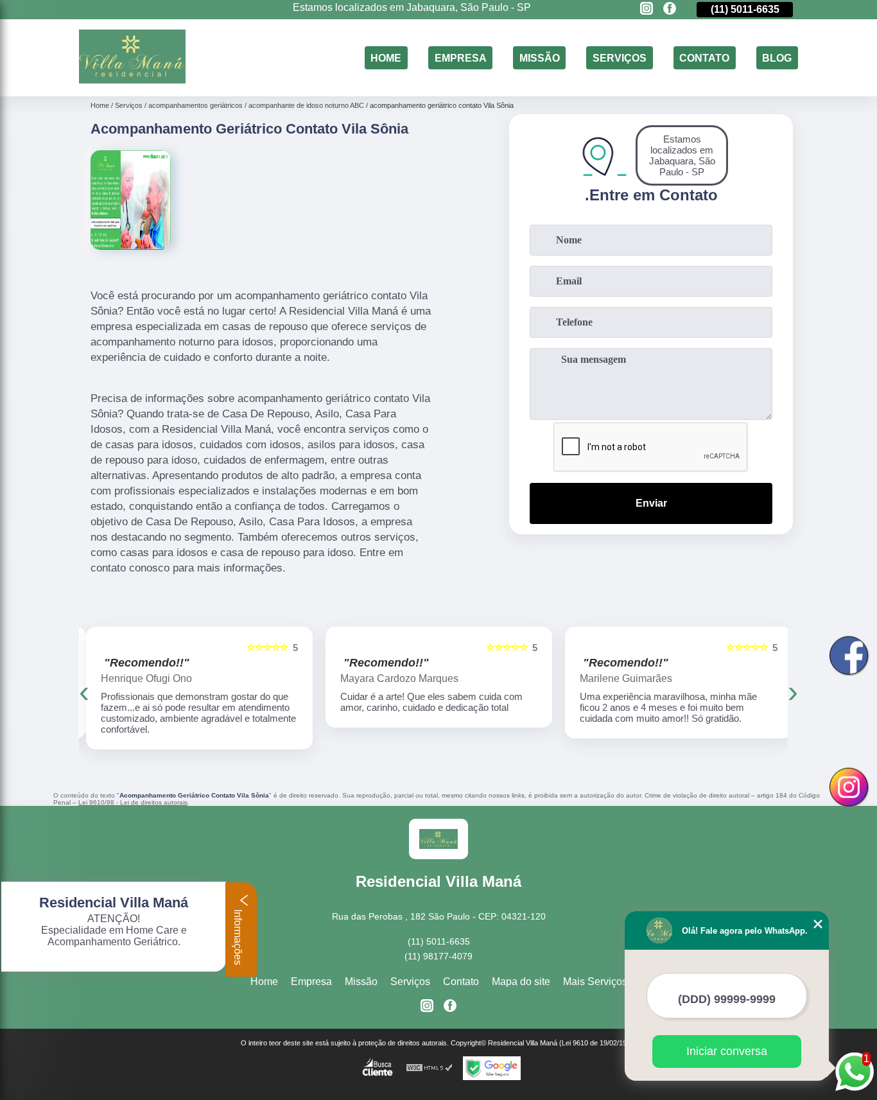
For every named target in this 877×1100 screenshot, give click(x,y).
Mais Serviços (595, 981)
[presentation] (84, 691)
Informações (237, 936)
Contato (704, 57)
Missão (539, 57)
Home (385, 57)
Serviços (620, 57)
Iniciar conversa (726, 1051)
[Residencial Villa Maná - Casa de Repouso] (132, 79)
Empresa (461, 57)
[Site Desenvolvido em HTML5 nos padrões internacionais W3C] (429, 1068)
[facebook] (669, 9)
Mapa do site (521, 981)
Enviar (651, 503)
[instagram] (646, 9)
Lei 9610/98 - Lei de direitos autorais (132, 802)
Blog (777, 57)
